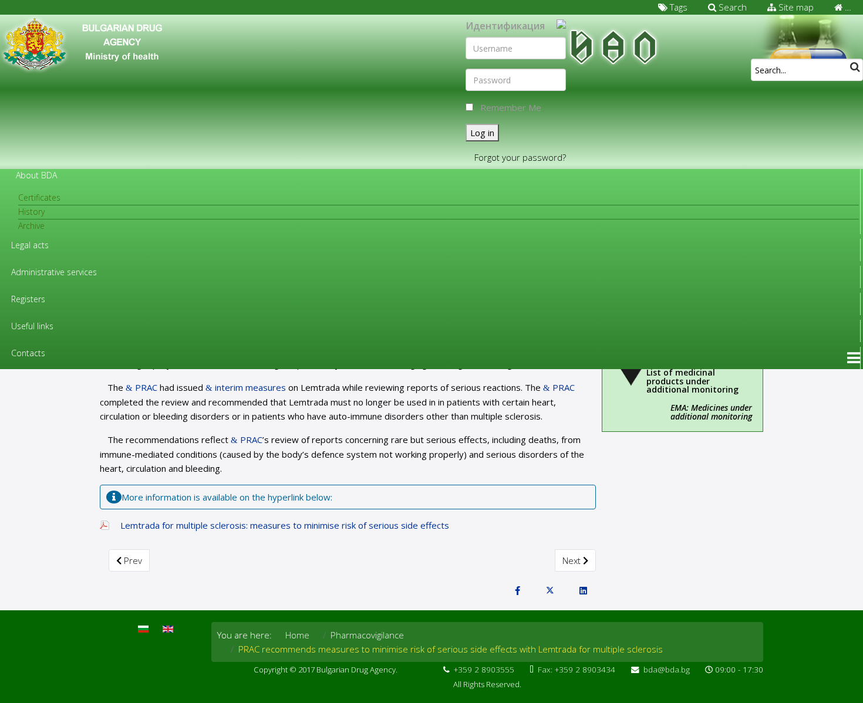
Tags (677, 7)
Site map (795, 7)
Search (731, 7)
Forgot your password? (520, 157)
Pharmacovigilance (367, 635)
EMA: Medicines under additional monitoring (711, 412)
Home (297, 635)
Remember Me (510, 107)
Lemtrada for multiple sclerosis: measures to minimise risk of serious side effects (284, 525)
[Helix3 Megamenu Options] (853, 358)
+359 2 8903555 (484, 669)
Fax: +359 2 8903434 (576, 669)
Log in (482, 132)
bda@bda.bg (666, 669)
